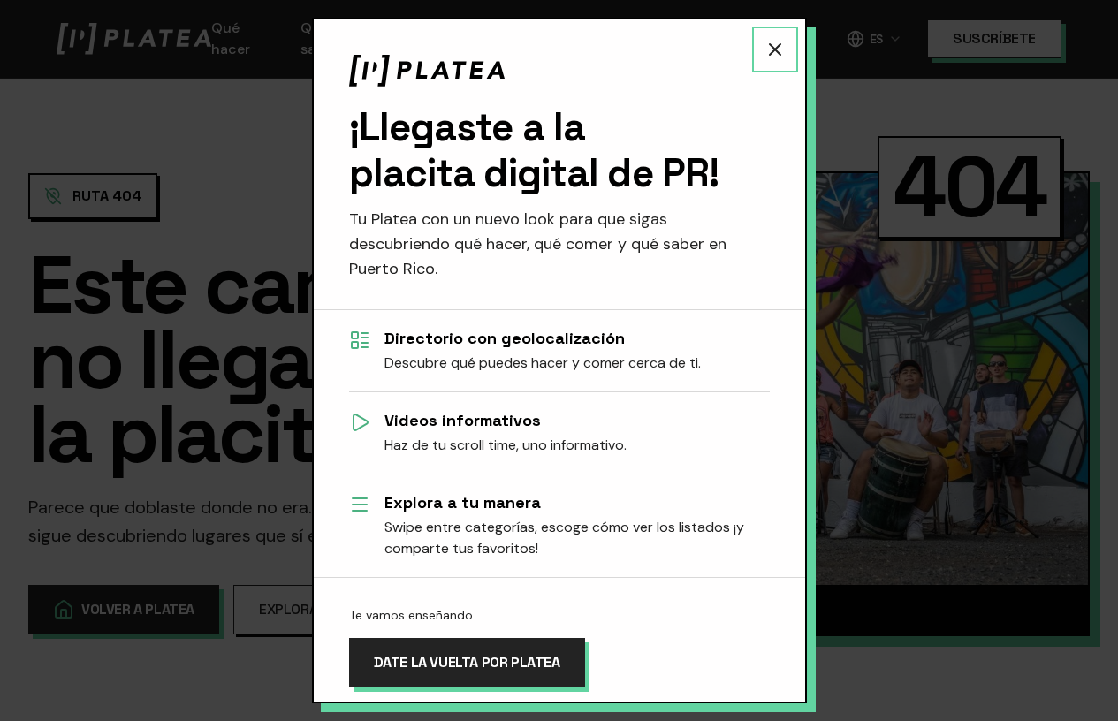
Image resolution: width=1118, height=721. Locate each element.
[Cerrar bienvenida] (775, 49)
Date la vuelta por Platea (467, 662)
